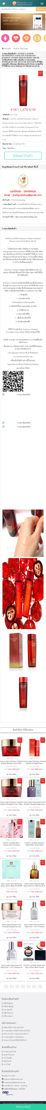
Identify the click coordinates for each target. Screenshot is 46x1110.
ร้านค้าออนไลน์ (10, 1052)
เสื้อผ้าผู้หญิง (8, 1006)
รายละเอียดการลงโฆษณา (14, 1037)
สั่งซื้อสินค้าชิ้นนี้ (23, 1107)
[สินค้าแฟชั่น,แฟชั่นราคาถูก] (5, 38)
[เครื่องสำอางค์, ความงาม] (16, 38)
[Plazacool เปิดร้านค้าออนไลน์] (23, 3)
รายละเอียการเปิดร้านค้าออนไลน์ (17, 1031)
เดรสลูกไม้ (8, 1010)
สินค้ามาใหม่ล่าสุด (21, 49)
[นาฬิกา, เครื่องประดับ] (26, 38)
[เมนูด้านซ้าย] (3, 3)
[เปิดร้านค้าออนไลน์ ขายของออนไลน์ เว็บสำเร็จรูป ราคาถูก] (23, 21)
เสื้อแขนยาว (8, 1016)
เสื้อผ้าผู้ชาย (8, 1003)
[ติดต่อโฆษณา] (6, 986)
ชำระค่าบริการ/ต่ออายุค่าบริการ (16, 1034)
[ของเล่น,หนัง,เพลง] (37, 38)
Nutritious (11, 148)
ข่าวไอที (7, 1064)
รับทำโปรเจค (9, 1055)
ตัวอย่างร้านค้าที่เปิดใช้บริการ (15, 1040)
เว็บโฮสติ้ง (8, 1058)
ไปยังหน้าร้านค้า (23, 155)
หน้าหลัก (7, 49)
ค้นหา (41, 9)
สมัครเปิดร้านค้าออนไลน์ (13, 1027)
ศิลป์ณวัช (7, 1061)
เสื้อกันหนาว (8, 1013)
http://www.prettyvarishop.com (26, 217)
